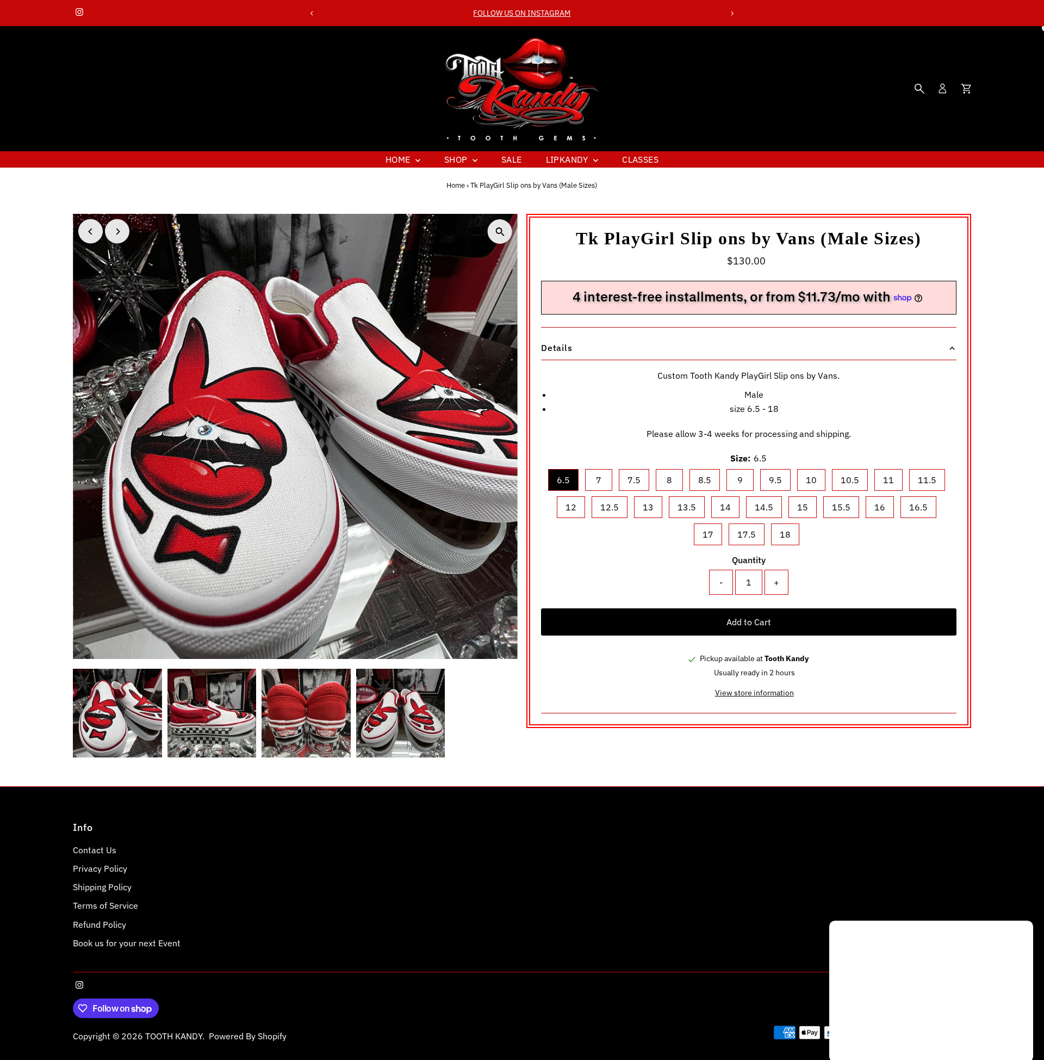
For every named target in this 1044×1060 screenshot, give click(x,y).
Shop (457, 159)
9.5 (775, 479)
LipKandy (568, 159)
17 (708, 534)
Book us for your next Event (127, 943)
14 (725, 507)
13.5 (687, 507)
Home (399, 159)
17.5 (746, 534)
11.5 (927, 479)
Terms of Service (105, 905)
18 (785, 534)
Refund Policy (99, 924)
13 (648, 507)
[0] (966, 89)
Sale (511, 159)
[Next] (732, 13)
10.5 (850, 479)
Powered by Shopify (248, 1036)
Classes (640, 159)
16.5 (918, 507)
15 (802, 507)
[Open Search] (919, 89)
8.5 (704, 479)
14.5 (764, 507)
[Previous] (312, 13)
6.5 (563, 479)
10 (811, 479)
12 (571, 507)
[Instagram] (79, 13)
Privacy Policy (100, 868)
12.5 (609, 507)
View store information (754, 693)
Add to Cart (748, 622)
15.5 (841, 507)
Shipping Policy (102, 887)
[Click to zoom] (500, 231)
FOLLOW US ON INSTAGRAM (521, 13)
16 (879, 507)
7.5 (634, 479)
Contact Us (94, 850)
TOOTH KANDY (173, 1036)
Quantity (749, 559)
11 (888, 479)
